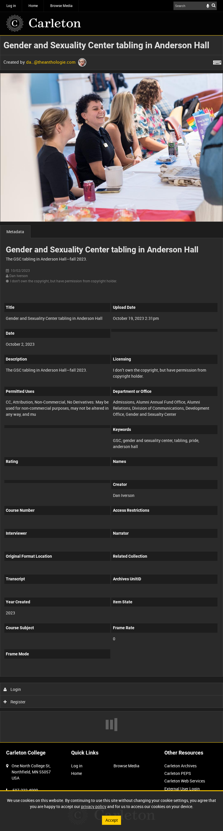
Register (18, 702)
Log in (11, 5)
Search (213, 5)
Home (33, 5)
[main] (111, 388)
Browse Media (61, 5)
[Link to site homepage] (43, 23)
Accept (111, 820)
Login (15, 689)
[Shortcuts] (217, 61)
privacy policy (93, 806)
